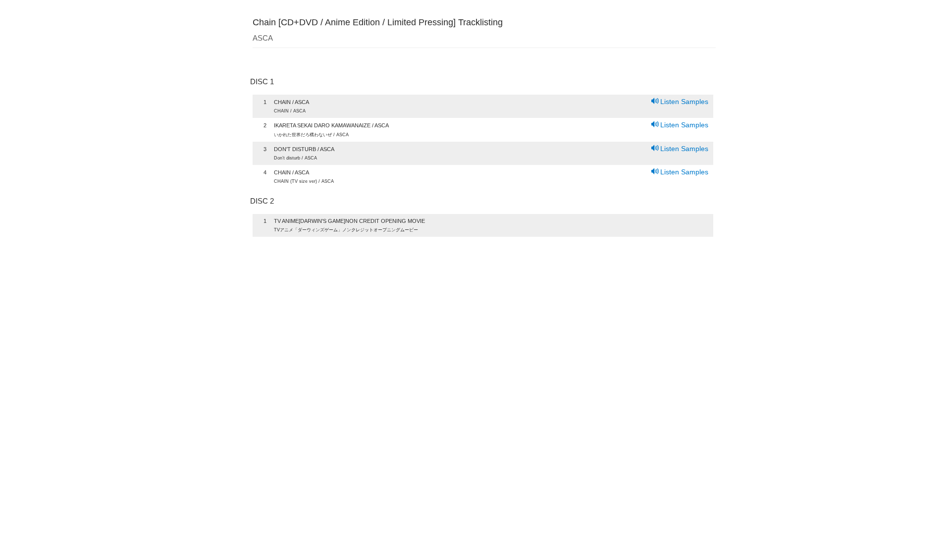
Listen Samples (684, 102)
